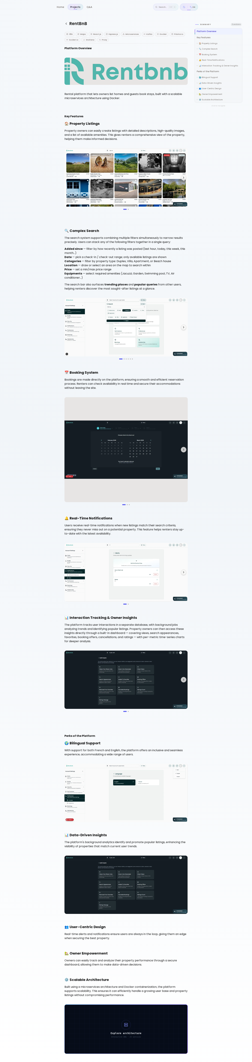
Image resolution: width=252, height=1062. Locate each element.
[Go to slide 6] (132, 358)
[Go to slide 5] (130, 358)
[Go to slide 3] (126, 358)
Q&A (89, 7)
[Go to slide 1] (125, 209)
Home (60, 7)
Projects (75, 7)
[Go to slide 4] (128, 358)
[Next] (183, 177)
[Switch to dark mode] (184, 7)
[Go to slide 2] (128, 209)
